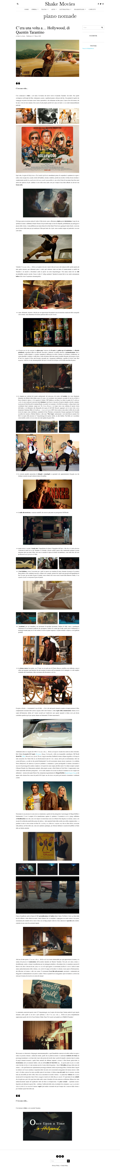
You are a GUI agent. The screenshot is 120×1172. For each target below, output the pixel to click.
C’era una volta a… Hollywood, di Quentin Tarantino (43, 30)
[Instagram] (103, 4)
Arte (53, 9)
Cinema (34, 9)
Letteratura (64, 9)
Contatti (92, 9)
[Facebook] (98, 4)
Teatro (44, 9)
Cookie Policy (64, 1165)
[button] (102, 27)
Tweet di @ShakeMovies (88, 48)
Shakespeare (79, 9)
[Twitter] (100, 4)
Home (26, 9)
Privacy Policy (56, 1165)
